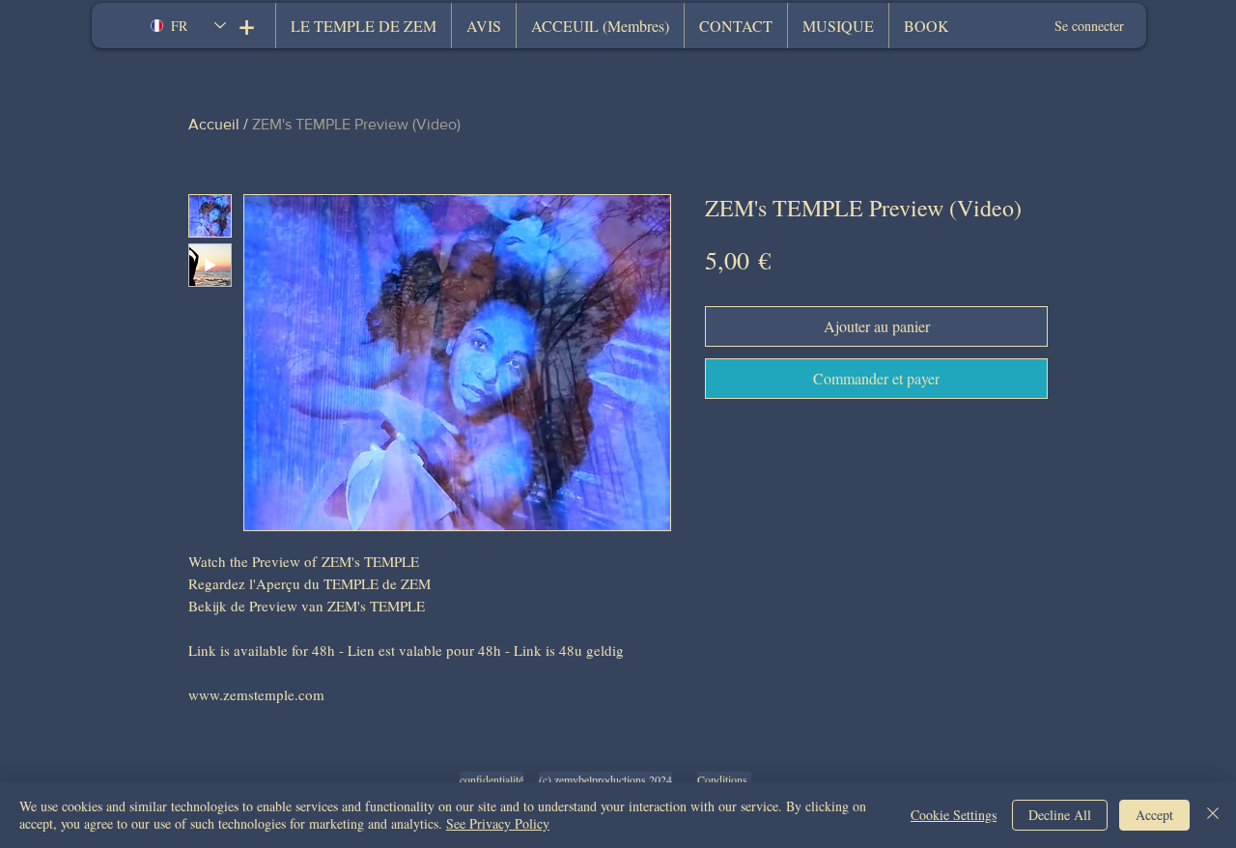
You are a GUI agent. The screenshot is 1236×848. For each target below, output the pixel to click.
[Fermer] (1212, 815)
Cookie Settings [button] (954, 815)
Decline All (1059, 815)
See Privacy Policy (497, 823)
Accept (1154, 815)
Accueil (213, 124)
